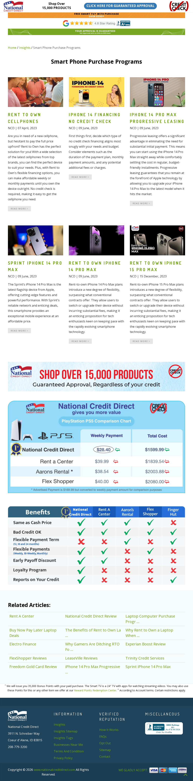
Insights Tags (63, 738)
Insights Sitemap (65, 731)
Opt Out (105, 743)
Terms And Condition (69, 751)
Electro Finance (22, 644)
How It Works (109, 730)
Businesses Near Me (68, 745)
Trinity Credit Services (145, 658)
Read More (19, 208)
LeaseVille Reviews (81, 658)
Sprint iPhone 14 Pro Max (148, 666)
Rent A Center (21, 616)
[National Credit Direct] (17, 6)
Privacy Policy (63, 758)
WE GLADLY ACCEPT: (134, 770)
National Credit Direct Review (91, 616)
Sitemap (105, 750)
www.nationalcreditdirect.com (54, 770)
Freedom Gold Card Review (33, 666)
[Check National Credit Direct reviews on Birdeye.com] (96, 23)
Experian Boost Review (146, 644)
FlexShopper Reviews (28, 658)
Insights (25, 48)
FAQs (102, 736)
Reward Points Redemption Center (95, 690)
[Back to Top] (185, 774)
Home (12, 48)
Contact (104, 756)
